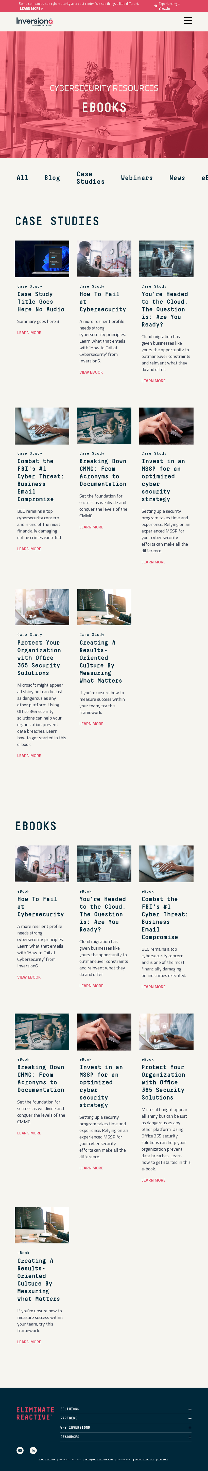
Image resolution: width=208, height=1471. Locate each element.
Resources (69, 1437)
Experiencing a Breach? (169, 6)
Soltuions (69, 1409)
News (177, 178)
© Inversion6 (47, 1459)
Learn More (154, 381)
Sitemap (163, 1459)
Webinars (137, 178)
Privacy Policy (144, 1459)
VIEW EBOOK (91, 372)
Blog (52, 178)
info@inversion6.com (99, 1459)
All (22, 178)
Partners (68, 1418)
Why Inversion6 (75, 1428)
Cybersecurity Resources (104, 87)
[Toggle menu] (188, 20)
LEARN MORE (29, 332)
